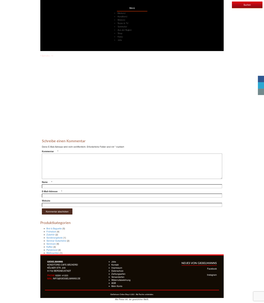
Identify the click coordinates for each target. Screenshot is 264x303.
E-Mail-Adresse (52, 191)
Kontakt (115, 264)
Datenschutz (117, 270)
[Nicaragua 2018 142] (132, 94)
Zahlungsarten (118, 273)
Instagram (212, 274)
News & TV (123, 23)
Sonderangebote (54, 237)
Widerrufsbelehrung (120, 279)
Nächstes (46, 56)
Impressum (116, 267)
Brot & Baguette (54, 228)
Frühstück (51, 231)
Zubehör (50, 234)
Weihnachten (52, 252)
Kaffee (49, 246)
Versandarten (117, 276)
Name (47, 182)
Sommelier (122, 27)
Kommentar (50, 151)
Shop (120, 33)
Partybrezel (51, 249)
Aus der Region (125, 30)
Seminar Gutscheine (56, 240)
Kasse (120, 37)
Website (46, 200)
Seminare (51, 243)
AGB (113, 283)
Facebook (212, 268)
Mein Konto (116, 286)
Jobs (120, 40)
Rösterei (121, 20)
